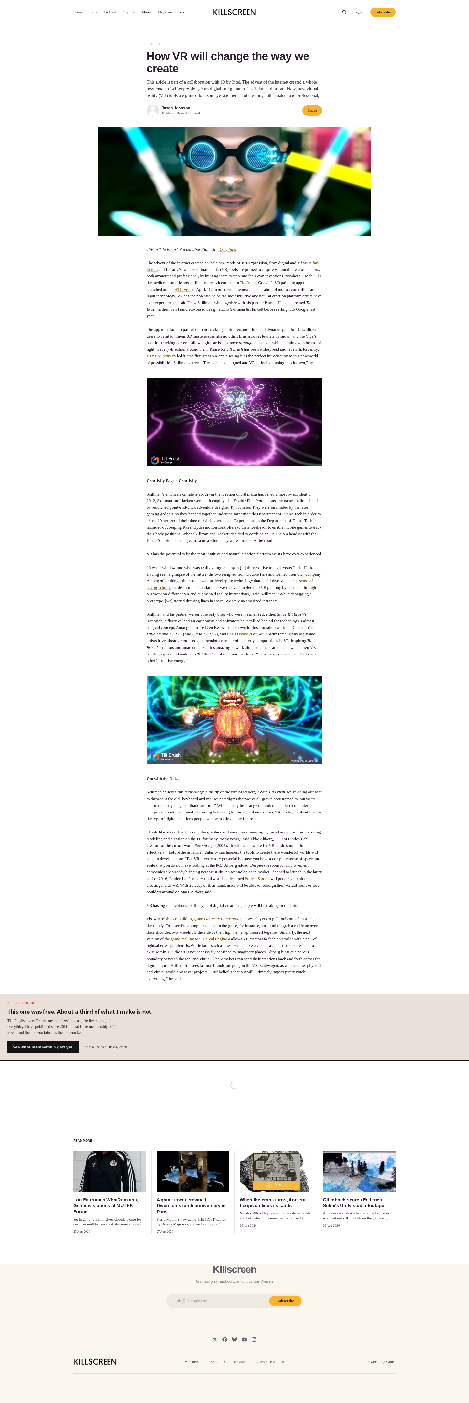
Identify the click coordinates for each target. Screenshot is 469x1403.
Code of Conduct (237, 1362)
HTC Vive (182, 289)
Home (78, 12)
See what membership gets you (43, 1046)
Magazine (165, 12)
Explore (129, 12)
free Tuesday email (114, 1047)
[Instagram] (254, 1339)
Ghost (391, 1362)
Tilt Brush (248, 282)
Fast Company (159, 356)
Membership (193, 1362)
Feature (154, 44)
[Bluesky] (234, 1339)
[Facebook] (224, 1339)
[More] (182, 12)
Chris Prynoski (239, 634)
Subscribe (383, 12)
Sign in (360, 12)
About (146, 12)
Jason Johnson (176, 108)
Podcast (110, 12)
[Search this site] (344, 12)
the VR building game (204, 919)
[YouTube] (244, 1339)
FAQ (213, 1362)
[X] (215, 1339)
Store (93, 12)
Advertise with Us (271, 1362)
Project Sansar (257, 878)
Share (312, 110)
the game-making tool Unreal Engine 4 (197, 939)
